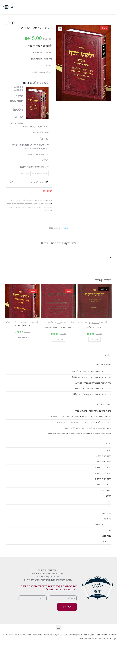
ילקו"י (35, 204)
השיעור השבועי (104, 490)
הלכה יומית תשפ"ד (103, 484)
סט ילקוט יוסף (95, 322)
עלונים (108, 530)
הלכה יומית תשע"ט (103, 473)
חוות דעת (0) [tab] (54, 228)
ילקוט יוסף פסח (37, 207)
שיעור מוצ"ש (105, 541)
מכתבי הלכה (106, 513)
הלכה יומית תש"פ (103, 456)
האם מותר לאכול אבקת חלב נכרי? (89, 411)
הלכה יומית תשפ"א (103, 479)
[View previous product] (13, 23)
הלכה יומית (106, 450)
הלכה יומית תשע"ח (103, 467)
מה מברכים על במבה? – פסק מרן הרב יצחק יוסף (85, 428)
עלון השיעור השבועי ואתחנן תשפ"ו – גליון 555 (91, 394)
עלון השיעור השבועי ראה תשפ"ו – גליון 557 (92, 383)
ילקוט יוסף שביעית (22, 325)
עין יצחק (107, 518)
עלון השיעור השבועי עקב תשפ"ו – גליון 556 (93, 388)
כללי (72, 322)
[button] (109, 7)
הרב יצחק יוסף (43, 204)
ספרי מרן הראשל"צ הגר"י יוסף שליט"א (24, 200)
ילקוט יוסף (41, 200)
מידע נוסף (94, 339)
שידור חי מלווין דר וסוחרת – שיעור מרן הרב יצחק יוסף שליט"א (77, 416)
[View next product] (8, 23)
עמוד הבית (106, 536)
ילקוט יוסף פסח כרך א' (24, 207)
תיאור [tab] (65, 228)
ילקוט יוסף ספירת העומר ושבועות (58, 327)
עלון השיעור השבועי (102, 524)
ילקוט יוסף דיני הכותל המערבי (94, 327)
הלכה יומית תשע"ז (103, 461)
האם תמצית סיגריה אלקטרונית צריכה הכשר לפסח (78, 422)
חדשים (108, 496)
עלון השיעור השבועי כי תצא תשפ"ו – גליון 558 (91, 377)
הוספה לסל (22, 338)
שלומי (108, 416)
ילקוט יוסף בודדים (18, 204)
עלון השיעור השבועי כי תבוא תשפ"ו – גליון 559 (91, 371)
